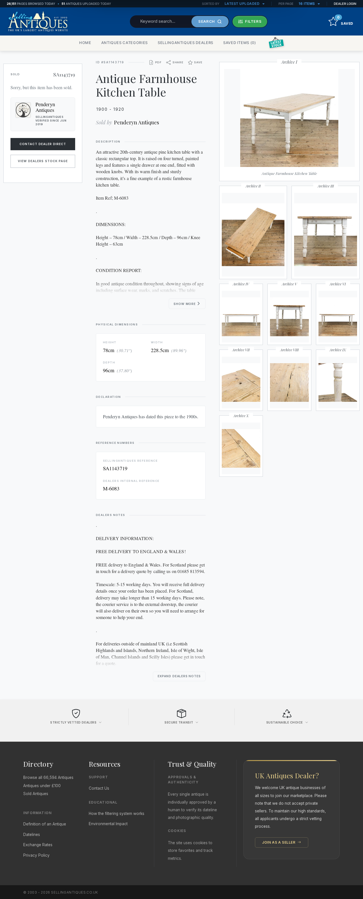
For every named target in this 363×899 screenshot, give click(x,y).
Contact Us (99, 788)
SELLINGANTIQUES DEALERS (185, 42)
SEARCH (206, 21)
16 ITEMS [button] (307, 3)
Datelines (31, 834)
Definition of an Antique (44, 824)
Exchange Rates (37, 844)
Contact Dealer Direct (43, 144)
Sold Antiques (35, 793)
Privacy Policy (36, 855)
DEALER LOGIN (345, 4)
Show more (185, 304)
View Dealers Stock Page (43, 161)
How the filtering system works (116, 813)
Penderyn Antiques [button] (45, 107)
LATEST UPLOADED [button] (243, 3)
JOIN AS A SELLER (279, 842)
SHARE (177, 62)
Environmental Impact (108, 823)
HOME (85, 42)
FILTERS (253, 21)
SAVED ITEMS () (239, 42)
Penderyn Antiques (136, 122)
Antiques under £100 (42, 785)
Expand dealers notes (179, 676)
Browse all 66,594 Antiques (48, 777)
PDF (158, 62)
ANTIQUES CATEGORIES (124, 42)
